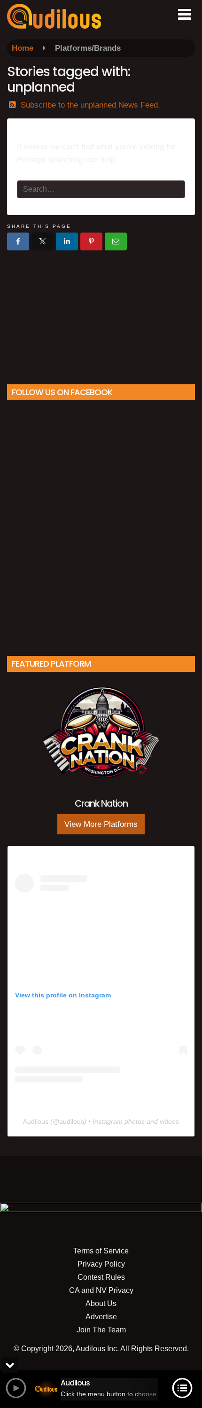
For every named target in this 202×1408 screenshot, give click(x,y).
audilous (71, 1121)
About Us (101, 1303)
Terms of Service (101, 1251)
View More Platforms (101, 824)
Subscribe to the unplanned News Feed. (90, 105)
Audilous (35, 1121)
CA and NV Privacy (101, 1290)
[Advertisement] (101, 314)
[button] (184, 14)
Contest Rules (101, 1277)
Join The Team (101, 1330)
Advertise (101, 1317)
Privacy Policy (101, 1264)
